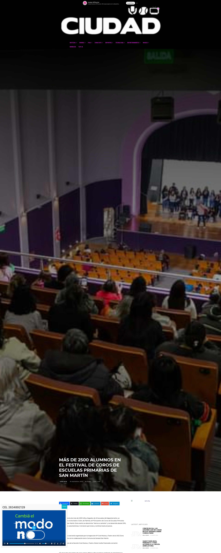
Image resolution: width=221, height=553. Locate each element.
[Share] (63, 543)
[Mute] (40, 543)
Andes (89, 481)
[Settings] (51, 543)
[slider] (21, 543)
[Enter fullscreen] (60, 543)
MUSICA (145, 42)
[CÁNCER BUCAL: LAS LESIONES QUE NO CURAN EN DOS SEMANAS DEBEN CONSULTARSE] (136, 533)
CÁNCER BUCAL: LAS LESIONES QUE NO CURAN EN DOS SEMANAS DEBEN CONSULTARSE (152, 531)
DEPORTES (108, 42)
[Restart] (4, 543)
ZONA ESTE (98, 42)
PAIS (89, 42)
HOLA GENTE (146, 535)
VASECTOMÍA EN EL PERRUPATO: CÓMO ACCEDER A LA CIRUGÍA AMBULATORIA (151, 543)
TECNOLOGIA (119, 42)
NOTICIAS (73, 42)
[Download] (57, 543)
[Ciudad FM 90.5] (110, 21)
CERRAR (64, 506)
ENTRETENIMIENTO (133, 42)
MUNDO (81, 42)
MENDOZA (73, 47)
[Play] (7, 543)
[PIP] (54, 543)
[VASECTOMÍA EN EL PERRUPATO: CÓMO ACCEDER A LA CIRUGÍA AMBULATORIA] (136, 545)
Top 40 (80, 47)
